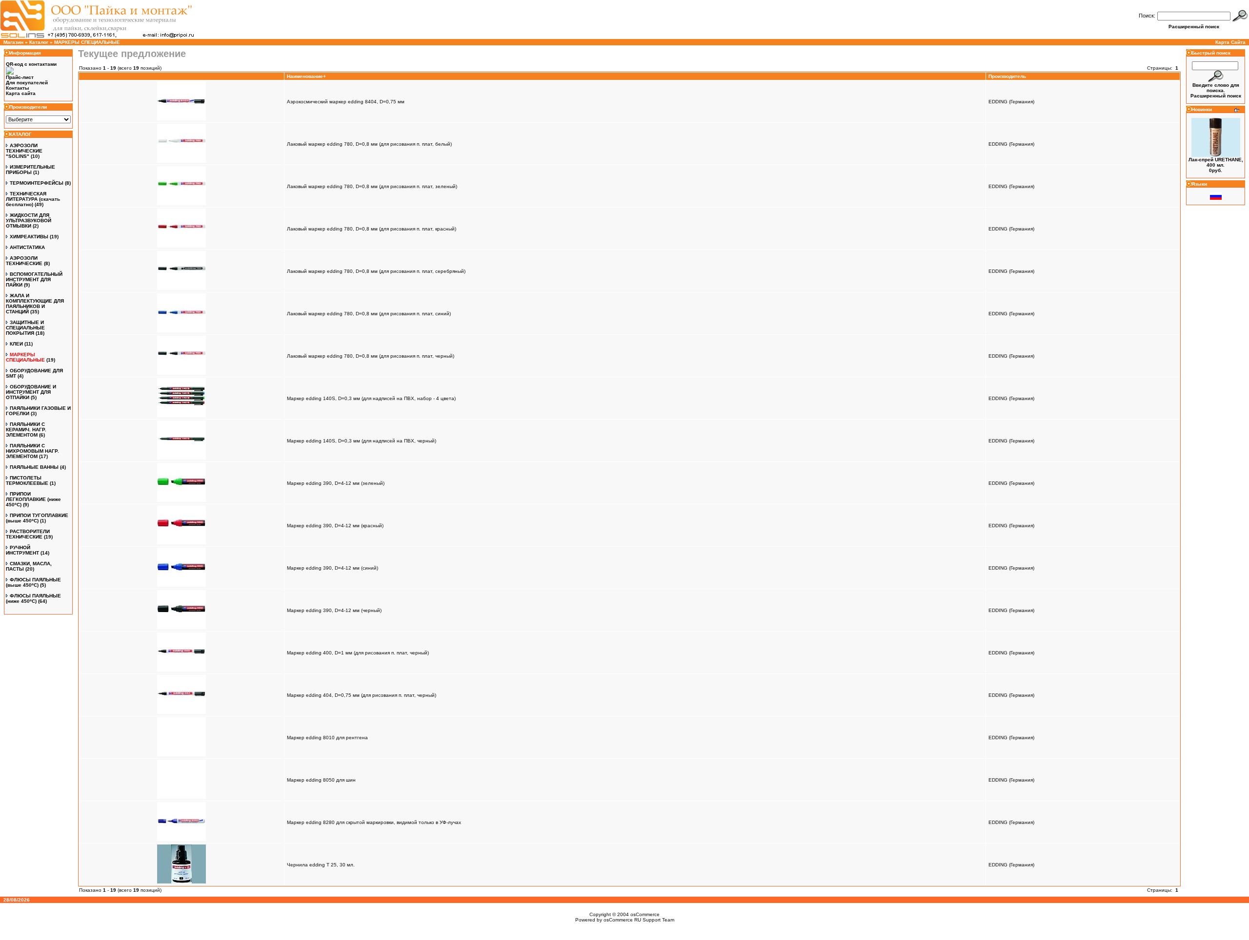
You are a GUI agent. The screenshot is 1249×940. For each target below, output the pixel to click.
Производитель (1007, 76)
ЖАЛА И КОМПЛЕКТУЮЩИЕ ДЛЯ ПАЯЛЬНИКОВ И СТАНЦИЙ (35, 303)
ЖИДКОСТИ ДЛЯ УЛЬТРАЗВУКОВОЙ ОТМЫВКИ (28, 220)
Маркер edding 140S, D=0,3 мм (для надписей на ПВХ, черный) (361, 440)
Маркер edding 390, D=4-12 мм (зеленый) (335, 483)
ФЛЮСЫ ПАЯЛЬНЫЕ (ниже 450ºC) (33, 598)
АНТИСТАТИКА (27, 247)
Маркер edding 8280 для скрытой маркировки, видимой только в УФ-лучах (374, 822)
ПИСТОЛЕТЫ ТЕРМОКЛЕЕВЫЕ (27, 480)
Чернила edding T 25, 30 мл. (321, 864)
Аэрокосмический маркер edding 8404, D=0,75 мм (345, 101)
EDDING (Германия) (1011, 101)
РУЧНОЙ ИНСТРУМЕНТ (22, 550)
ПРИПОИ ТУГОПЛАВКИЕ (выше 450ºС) (37, 518)
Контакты (17, 88)
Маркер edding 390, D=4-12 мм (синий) (332, 568)
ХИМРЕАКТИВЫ (29, 236)
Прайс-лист (20, 77)
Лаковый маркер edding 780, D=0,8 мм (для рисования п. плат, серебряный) (376, 271)
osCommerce (645, 914)
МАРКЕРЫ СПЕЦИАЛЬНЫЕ (87, 42)
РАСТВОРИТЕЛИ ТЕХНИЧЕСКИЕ (28, 534)
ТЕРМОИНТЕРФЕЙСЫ (36, 183)
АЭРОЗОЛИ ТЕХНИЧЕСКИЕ (24, 260)
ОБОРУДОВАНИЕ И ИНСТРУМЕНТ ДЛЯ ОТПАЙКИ (31, 392)
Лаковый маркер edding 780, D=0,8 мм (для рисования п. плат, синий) (369, 313)
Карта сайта (21, 93)
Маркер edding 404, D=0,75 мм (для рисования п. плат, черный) (361, 695)
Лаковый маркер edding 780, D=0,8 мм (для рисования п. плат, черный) (370, 356)
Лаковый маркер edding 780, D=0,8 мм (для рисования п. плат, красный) (371, 228)
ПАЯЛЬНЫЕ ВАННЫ (34, 467)
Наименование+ (306, 76)
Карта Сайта (1230, 42)
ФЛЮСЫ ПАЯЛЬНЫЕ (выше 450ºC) (33, 582)
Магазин (13, 42)
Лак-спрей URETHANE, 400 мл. (1216, 162)
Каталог (38, 42)
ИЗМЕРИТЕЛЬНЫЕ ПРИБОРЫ (30, 169)
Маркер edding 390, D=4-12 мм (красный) (335, 525)
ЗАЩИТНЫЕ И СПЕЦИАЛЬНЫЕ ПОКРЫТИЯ (25, 328)
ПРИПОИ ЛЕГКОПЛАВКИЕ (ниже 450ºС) (33, 499)
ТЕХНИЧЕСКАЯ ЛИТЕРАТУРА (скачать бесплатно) (33, 199)
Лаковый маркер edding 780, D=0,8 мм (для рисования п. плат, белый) (369, 144)
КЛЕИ (16, 343)
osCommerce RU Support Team (639, 919)
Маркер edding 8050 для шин (321, 780)
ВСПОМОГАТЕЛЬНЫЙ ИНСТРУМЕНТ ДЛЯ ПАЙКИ (34, 279)
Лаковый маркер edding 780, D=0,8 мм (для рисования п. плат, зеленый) (372, 186)
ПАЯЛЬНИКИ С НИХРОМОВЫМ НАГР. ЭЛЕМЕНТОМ (32, 451)
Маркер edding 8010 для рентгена (327, 737)
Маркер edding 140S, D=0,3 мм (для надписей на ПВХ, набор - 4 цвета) (371, 398)
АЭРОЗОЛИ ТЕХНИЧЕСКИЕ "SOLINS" (24, 151)
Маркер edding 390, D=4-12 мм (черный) (334, 610)
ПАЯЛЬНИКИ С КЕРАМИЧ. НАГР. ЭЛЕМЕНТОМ (26, 430)
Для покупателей (27, 82)
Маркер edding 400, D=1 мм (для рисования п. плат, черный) (358, 652)
